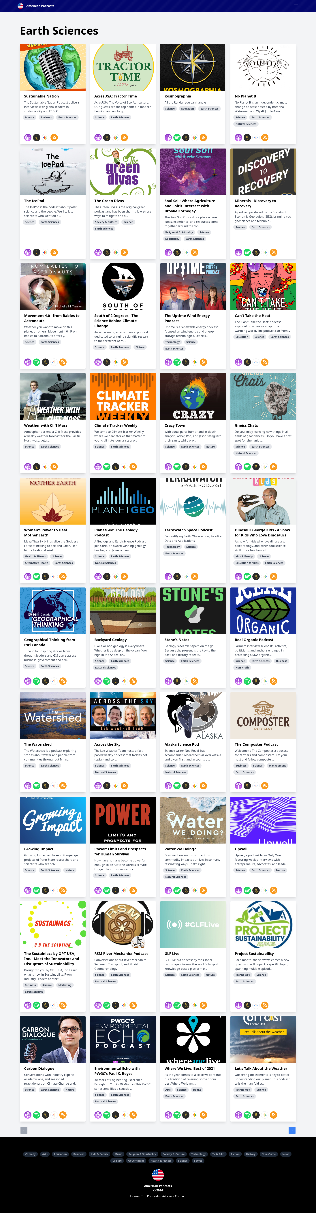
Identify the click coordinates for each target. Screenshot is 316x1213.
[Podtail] (36, 137)
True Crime (269, 1154)
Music (118, 1154)
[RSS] (54, 137)
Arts (45, 1154)
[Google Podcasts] (45, 137)
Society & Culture (174, 1154)
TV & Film (218, 1154)
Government (136, 1160)
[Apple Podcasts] (27, 137)
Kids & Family (99, 1154)
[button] (296, 6)
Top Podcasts (150, 1196)
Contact (180, 1196)
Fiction (235, 1154)
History (250, 1154)
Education (60, 1154)
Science (182, 1160)
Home (134, 1196)
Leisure (117, 1160)
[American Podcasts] (158, 1175)
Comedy (30, 1154)
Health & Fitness (161, 1160)
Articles (167, 1196)
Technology (198, 1154)
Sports (198, 1160)
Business (78, 1154)
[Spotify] (177, 137)
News (285, 1154)
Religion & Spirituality (142, 1154)
